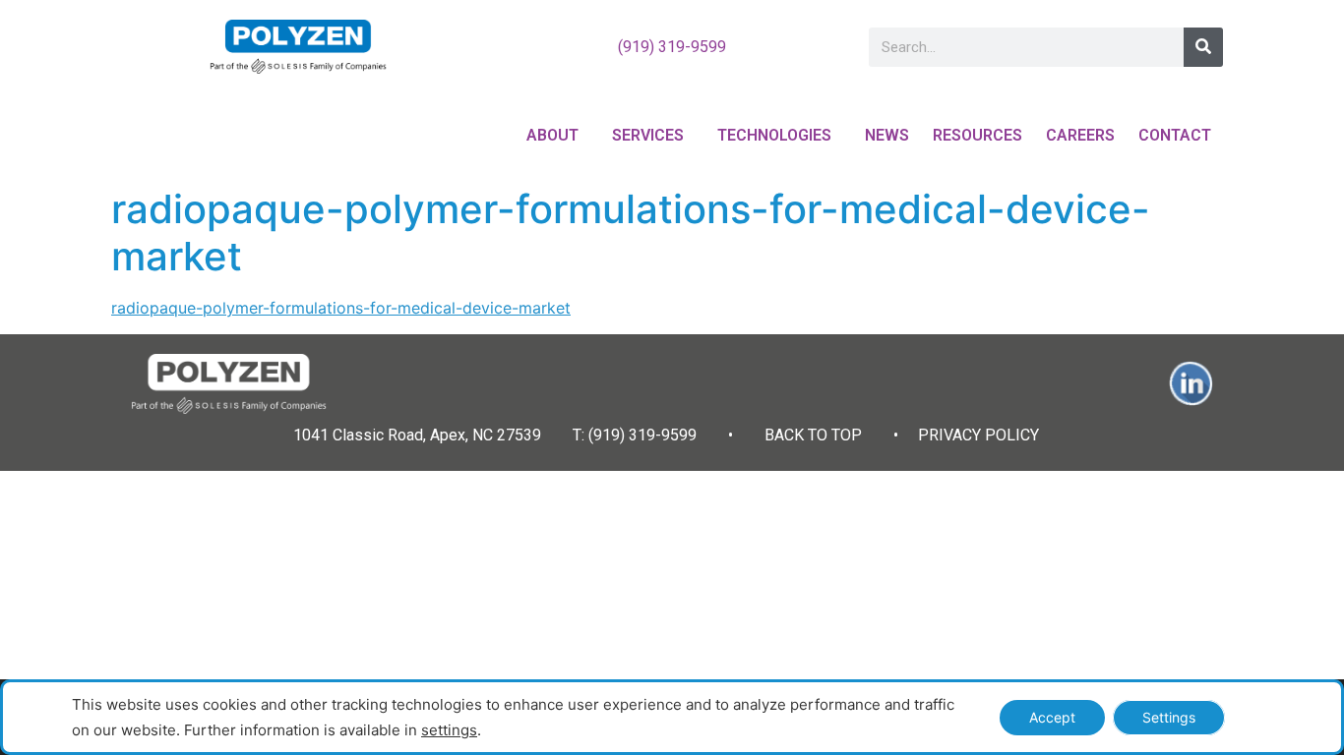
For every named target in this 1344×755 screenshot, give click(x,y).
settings (449, 730)
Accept (1052, 717)
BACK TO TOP (813, 435)
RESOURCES (977, 135)
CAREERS (1080, 135)
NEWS (887, 135)
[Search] (1203, 47)
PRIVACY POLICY (978, 435)
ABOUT (552, 135)
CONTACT (1174, 135)
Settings (1168, 717)
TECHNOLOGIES (774, 135)
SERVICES (648, 135)
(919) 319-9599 (672, 46)
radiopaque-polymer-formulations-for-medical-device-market (341, 308)
